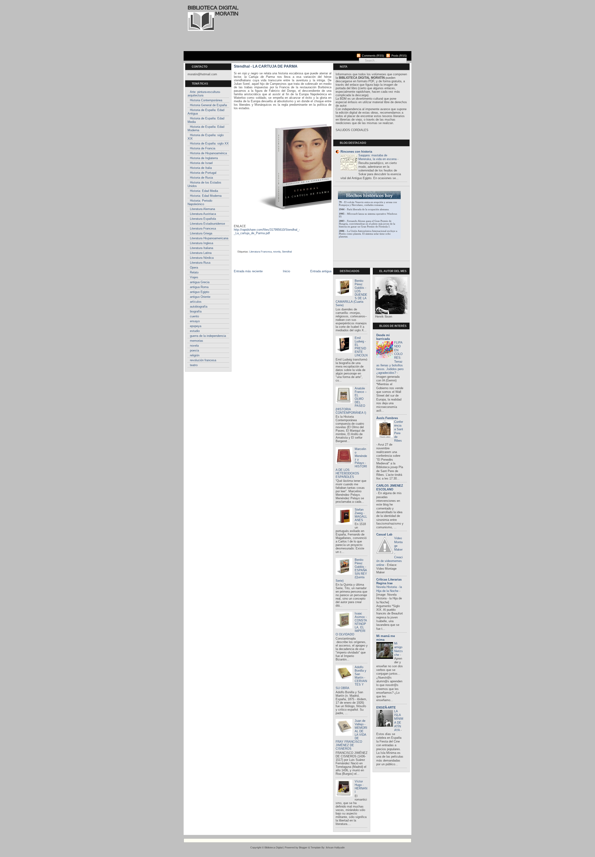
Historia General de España (208, 105)
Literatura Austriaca (203, 214)
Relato (194, 272)
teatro (194, 365)
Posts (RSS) (399, 55)
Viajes (194, 277)
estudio (195, 331)
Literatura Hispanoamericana (209, 238)
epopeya (195, 326)
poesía (194, 350)
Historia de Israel (201, 163)
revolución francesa (203, 360)
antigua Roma (199, 287)
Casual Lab (384, 534)
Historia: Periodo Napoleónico (200, 202)
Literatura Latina (201, 253)
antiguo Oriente (200, 297)
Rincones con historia (356, 151)
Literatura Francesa (203, 228)
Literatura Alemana (202, 209)
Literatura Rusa (200, 262)
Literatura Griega (201, 233)
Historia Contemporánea (206, 100)
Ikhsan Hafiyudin (335, 847)
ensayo (195, 321)
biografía (196, 311)
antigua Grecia (199, 282)
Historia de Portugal (203, 172)
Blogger (303, 847)
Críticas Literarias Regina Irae (389, 581)
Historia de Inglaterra (204, 158)
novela (194, 345)
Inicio (286, 271)
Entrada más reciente (248, 271)
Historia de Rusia (201, 177)
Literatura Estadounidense (207, 223)
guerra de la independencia (208, 336)
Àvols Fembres (387, 418)
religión (194, 355)
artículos (196, 301)
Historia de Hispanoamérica (208, 153)
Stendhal (287, 251)
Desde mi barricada (383, 337)
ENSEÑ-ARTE (386, 707)
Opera (194, 267)
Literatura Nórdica (202, 257)
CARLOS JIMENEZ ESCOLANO (389, 487)
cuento (194, 316)
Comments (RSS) (373, 55)
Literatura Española (203, 218)
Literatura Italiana (201, 248)
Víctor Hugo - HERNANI (361, 787)
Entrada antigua (320, 271)
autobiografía (198, 306)
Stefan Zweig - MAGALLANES (361, 515)
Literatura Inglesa (201, 243)
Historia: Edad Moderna (205, 195)
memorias (196, 340)
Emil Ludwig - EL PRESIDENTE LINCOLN (361, 346)
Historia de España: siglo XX (209, 143)
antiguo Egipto (199, 292)
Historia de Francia (202, 148)
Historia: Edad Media (204, 191)
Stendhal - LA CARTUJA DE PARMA (266, 66)
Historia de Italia (201, 168)
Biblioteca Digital (273, 847)
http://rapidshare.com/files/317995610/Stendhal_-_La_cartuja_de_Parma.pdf (267, 231)
